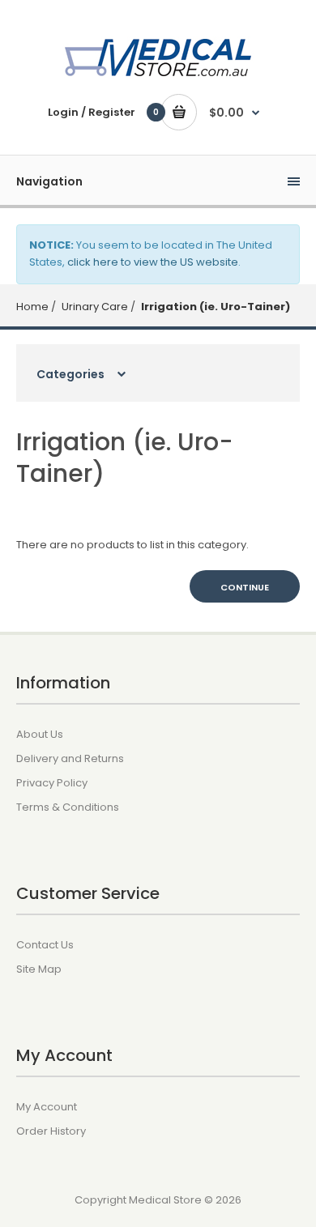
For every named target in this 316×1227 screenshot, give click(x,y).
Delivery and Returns (70, 758)
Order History (51, 1131)
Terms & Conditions (67, 807)
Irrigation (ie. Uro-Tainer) (214, 306)
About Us (39, 734)
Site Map (39, 969)
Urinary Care (93, 306)
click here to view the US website (152, 262)
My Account (46, 1106)
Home (32, 306)
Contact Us (45, 944)
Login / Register (91, 112)
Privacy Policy (52, 782)
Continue (244, 587)
